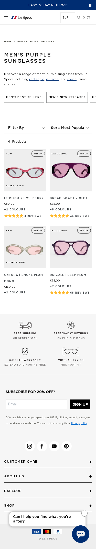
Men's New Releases (67, 97)
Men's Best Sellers (24, 97)
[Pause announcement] (90, 5)
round (72, 79)
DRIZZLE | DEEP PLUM (68, 275)
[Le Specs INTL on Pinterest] (66, 446)
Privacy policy (79, 423)
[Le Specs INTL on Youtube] (54, 446)
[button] (79, 17)
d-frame (52, 79)
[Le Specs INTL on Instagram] (30, 446)
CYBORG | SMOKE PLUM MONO (23, 278)
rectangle (36, 79)
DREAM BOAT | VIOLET (69, 198)
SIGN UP (80, 404)
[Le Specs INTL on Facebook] (42, 446)
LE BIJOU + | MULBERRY (24, 198)
